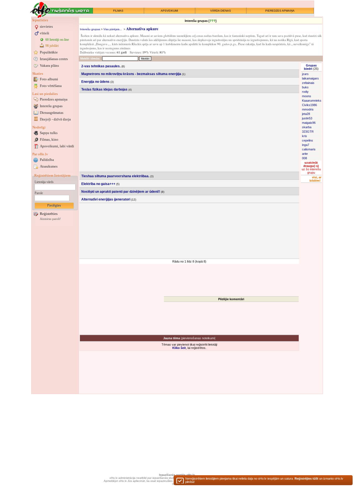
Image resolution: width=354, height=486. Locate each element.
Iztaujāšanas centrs (54, 59)
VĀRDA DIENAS (220, 10)
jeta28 (306, 113)
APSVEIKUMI (169, 10)
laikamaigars (310, 78)
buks (305, 87)
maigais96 (309, 122)
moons (306, 96)
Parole (39, 193)
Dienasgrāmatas (51, 112)
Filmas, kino (49, 139)
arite (305, 153)
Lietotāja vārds (44, 182)
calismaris (309, 149)
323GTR (308, 131)
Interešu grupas (51, 106)
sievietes (46, 26)
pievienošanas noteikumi (198, 338)
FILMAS (118, 10)
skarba (306, 127)
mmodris (308, 109)
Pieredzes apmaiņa (53, 99)
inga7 (305, 144)
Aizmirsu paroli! (50, 218)
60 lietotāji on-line (57, 40)
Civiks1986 (309, 105)
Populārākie (49, 52)
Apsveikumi (57, 146)
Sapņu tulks (49, 133)
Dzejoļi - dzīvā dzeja (55, 119)
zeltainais (308, 82)
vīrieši (44, 33)
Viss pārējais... (112, 29)
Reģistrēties (49, 214)
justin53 (307, 118)
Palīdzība (47, 160)
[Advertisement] (55, 309)
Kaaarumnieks (311, 100)
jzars (305, 74)
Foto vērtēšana (51, 86)
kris (304, 136)
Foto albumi (49, 79)
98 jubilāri (52, 46)
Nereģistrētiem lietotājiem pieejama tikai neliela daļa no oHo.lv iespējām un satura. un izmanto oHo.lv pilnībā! (264, 480)
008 (304, 158)
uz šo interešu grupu (311, 167)
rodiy (305, 91)
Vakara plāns (49, 65)
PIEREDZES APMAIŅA (280, 10)
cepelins (307, 140)
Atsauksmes (49, 166)
